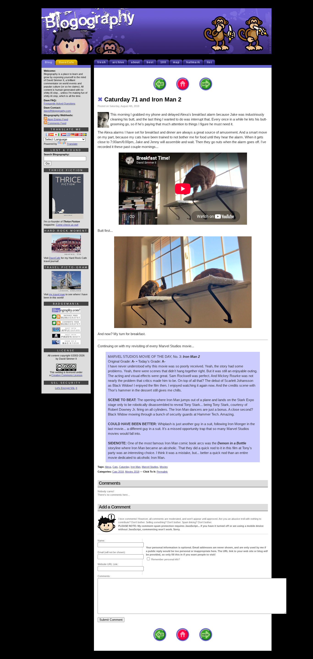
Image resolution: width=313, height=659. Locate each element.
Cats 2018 (118, 471)
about (135, 62)
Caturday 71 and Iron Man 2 (139, 99)
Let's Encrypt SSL (65, 388)
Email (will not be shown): (112, 552)
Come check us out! (67, 224)
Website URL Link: (108, 564)
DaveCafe (66, 62)
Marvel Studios (150, 466)
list (209, 62)
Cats (115, 466)
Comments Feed (56, 123)
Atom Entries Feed (57, 119)
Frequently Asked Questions (59, 103)
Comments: (104, 576)
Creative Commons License (66, 375)
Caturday (124, 466)
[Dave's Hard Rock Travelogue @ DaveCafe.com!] (66, 253)
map (176, 62)
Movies (164, 466)
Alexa (108, 466)
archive (118, 62)
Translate (72, 143)
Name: (101, 540)
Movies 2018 (132, 471)
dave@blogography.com (57, 110)
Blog (48, 62)
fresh (101, 62)
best (150, 62)
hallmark (193, 62)
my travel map (57, 294)
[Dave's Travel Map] (66, 289)
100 (163, 62)
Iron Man (135, 466)
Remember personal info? (165, 559)
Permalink (162, 471)
